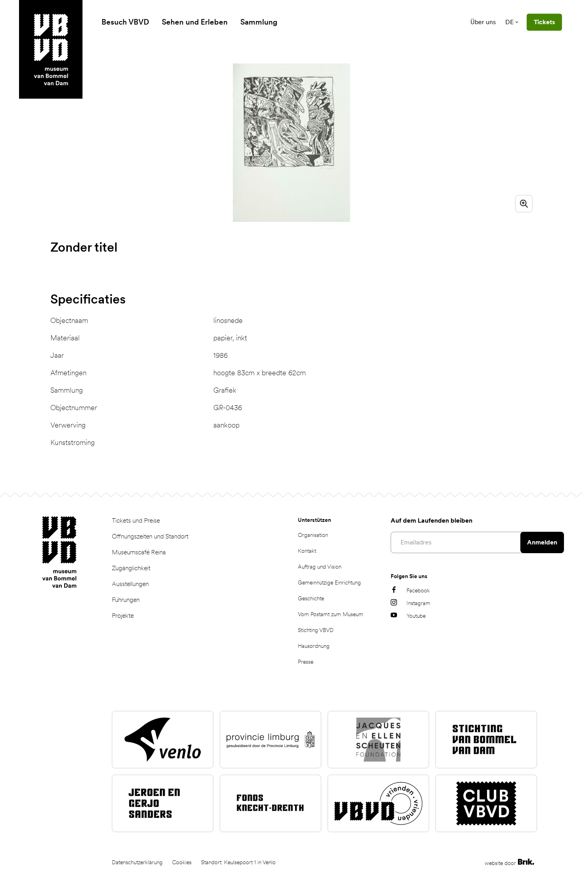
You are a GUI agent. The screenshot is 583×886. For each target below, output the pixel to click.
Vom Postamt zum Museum (330, 614)
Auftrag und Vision (319, 566)
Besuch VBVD (125, 22)
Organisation (313, 535)
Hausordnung (314, 646)
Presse (305, 662)
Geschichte (311, 598)
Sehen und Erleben (195, 22)
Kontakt (307, 551)
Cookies (182, 862)
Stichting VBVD (316, 630)
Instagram (418, 603)
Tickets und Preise (136, 520)
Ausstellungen (130, 584)
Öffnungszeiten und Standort (150, 536)
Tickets (544, 22)
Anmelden (542, 542)
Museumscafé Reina (139, 552)
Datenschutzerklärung (137, 862)
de (509, 22)
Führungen (126, 599)
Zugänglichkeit (131, 568)
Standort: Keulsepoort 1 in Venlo (238, 862)
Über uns (483, 22)
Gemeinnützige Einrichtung (329, 582)
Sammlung (258, 22)
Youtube (416, 616)
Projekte (123, 615)
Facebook (418, 590)
